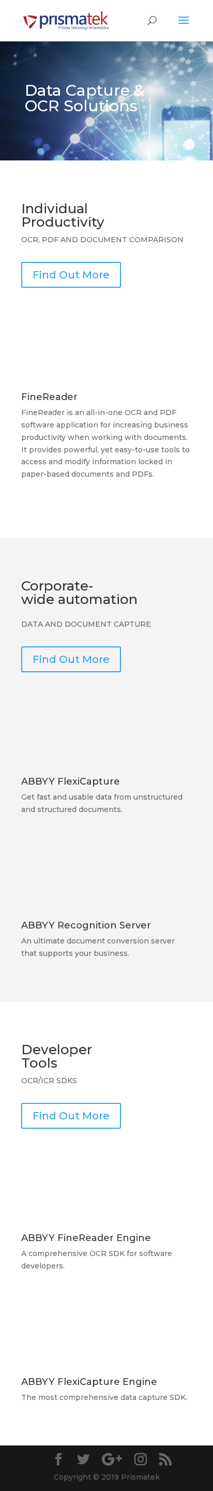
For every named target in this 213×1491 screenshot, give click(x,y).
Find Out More (71, 275)
